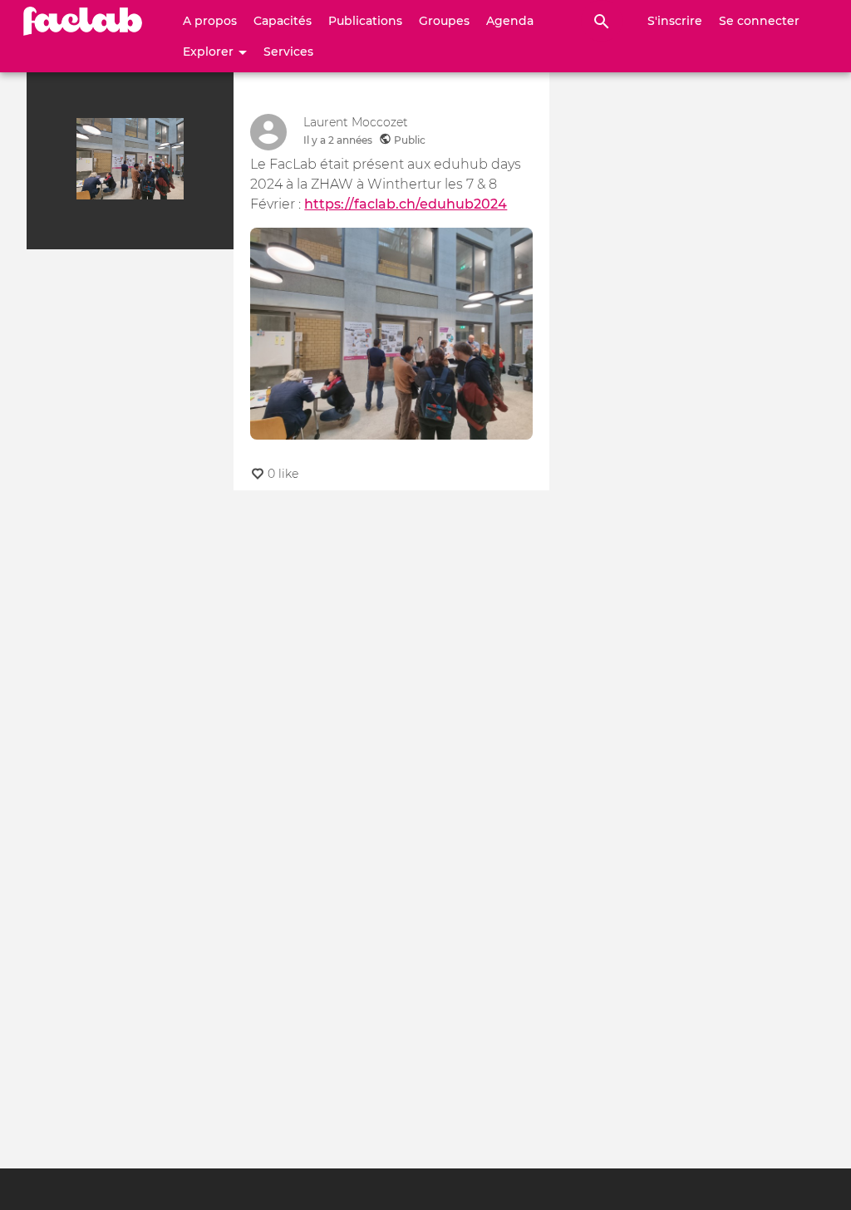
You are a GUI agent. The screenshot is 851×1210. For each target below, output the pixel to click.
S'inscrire (674, 20)
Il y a (337, 140)
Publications (365, 20)
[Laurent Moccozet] (268, 132)
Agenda (510, 20)
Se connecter (759, 20)
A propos (210, 20)
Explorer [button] (210, 51)
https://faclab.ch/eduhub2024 (405, 204)
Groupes (444, 20)
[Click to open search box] (601, 21)
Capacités (282, 20)
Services (288, 51)
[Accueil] (83, 21)
